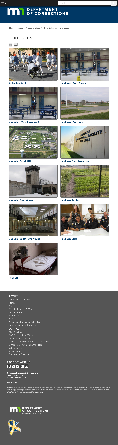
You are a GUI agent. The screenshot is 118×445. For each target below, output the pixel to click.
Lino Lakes (64, 28)
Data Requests (15, 348)
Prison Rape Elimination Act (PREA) (24, 321)
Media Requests (16, 351)
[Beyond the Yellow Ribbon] (14, 428)
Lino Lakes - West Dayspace (74, 83)
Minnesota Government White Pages (25, 344)
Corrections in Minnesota (20, 299)
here (12, 392)
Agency (12, 302)
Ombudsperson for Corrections (23, 325)
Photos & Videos (33, 28)
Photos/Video (15, 315)
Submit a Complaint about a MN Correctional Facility (33, 341)
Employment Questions (20, 354)
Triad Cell (13, 277)
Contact (15, 328)
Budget (12, 306)
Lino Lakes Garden (69, 200)
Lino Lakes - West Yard (72, 122)
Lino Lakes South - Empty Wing (24, 238)
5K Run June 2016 (17, 83)
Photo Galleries (50, 28)
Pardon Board (15, 312)
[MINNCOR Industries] (29, 410)
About (20, 28)
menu (7, 3)
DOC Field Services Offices (21, 335)
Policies (12, 318)
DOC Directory (15, 332)
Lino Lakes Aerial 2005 (20, 161)
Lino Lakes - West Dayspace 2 (24, 122)
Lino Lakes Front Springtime (74, 161)
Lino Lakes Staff (68, 238)
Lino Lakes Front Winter (21, 200)
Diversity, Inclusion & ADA (20, 309)
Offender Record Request (20, 338)
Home (12, 28)
